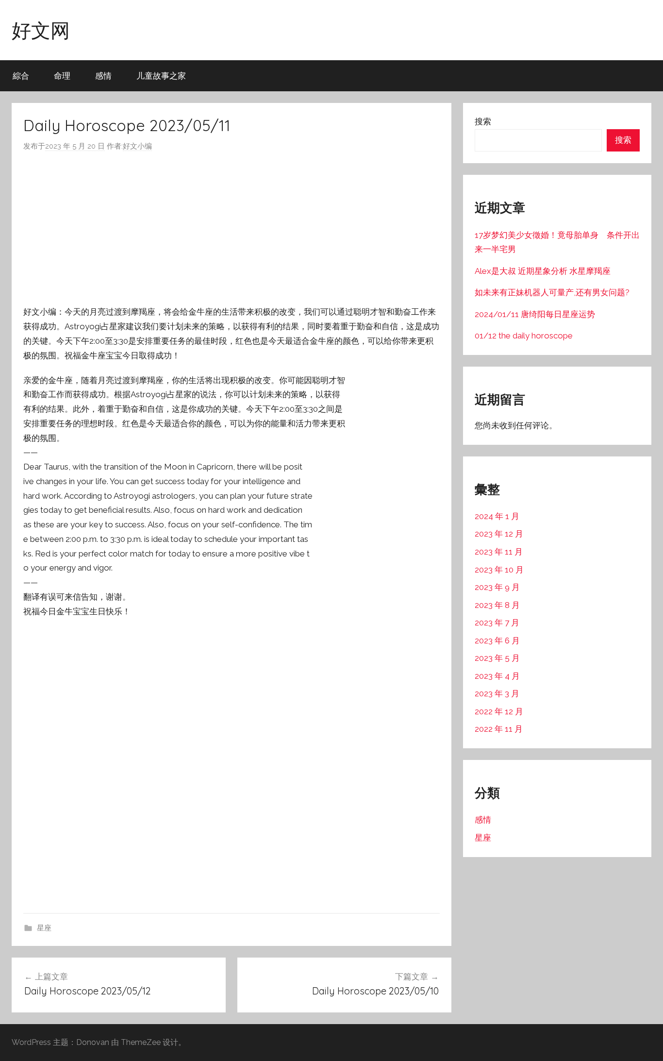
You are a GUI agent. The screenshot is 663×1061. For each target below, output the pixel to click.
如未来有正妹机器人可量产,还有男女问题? (552, 292)
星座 (44, 928)
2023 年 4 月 (497, 676)
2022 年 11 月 (499, 729)
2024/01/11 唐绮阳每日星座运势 (535, 314)
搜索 (483, 121)
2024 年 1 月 (497, 516)
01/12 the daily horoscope (524, 335)
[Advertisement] (231, 229)
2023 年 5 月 (497, 658)
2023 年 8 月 (497, 605)
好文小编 (137, 146)
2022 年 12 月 (499, 711)
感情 (103, 75)
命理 (62, 75)
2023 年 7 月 (497, 622)
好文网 (41, 30)
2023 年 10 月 (499, 569)
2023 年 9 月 (497, 587)
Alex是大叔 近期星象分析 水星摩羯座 (543, 271)
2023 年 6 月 (497, 640)
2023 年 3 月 (497, 693)
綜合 (21, 75)
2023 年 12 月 (499, 534)
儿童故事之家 (161, 75)
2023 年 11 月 (499, 551)
